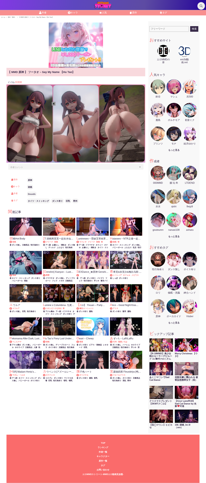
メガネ (61, 281)
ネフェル (126, 275)
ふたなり (60, 247)
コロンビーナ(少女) (54, 308)
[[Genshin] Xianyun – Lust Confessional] (45, 275)
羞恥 (91, 311)
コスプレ (49, 378)
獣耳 (124, 311)
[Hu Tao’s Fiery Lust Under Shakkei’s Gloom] (45, 342)
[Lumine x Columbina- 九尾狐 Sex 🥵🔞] (45, 308)
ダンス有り (57, 201)
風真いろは (122, 342)
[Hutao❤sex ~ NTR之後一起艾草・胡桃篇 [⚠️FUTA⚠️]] (112, 242)
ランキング (103, 447)
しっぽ (115, 278)
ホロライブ (19, 347)
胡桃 (30, 187)
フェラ (54, 281)
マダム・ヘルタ (18, 375)
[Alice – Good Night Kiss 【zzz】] (112, 308)
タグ (103, 465)
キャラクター (103, 456)
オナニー (99, 245)
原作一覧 (103, 461)
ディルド (52, 247)
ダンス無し (16, 245)
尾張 (81, 342)
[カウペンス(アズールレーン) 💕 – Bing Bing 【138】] (45, 375)
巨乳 (68, 201)
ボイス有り (52, 347)
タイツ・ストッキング (38, 201)
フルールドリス (119, 375)
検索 (194, 28)
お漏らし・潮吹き (59, 245)
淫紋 (26, 281)
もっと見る (174, 150)
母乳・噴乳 (68, 381)
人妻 (35, 347)
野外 (75, 201)
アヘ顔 (48, 245)
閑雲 (47, 275)
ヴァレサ (83, 242)
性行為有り (35, 245)
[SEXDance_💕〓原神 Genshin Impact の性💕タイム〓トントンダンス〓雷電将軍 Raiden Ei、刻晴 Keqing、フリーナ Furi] (92, 275)
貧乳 (96, 378)
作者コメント (16, 167)
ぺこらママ (16, 342)
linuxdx (32, 194)
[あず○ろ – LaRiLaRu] (112, 342)
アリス (115, 308)
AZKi (115, 342)
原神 (30, 180)
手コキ (96, 281)
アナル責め (49, 311)
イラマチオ (90, 245)
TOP (103, 443)
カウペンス (50, 375)
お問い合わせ (103, 470)
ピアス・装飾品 (95, 345)
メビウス (135, 275)
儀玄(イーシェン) (86, 308)
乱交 (134, 247)
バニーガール (117, 247)
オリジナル (83, 375)
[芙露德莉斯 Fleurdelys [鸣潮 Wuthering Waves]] (112, 375)
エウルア (16, 308)
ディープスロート (63, 345)
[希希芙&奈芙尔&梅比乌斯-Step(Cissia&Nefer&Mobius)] (112, 275)
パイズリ (100, 278)
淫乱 (124, 381)
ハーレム (126, 345)
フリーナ (49, 242)
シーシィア (117, 275)
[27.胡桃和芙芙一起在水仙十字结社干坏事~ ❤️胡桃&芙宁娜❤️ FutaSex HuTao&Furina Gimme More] (45, 242)
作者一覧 (103, 452)
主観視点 (25, 245)
